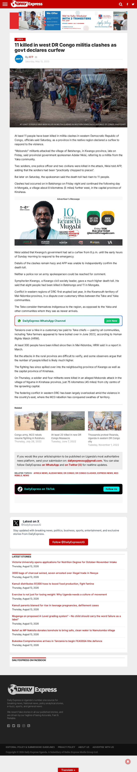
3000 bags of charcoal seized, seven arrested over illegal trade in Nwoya (55, 573)
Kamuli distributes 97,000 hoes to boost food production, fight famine (53, 583)
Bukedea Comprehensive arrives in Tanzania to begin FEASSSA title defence (57, 641)
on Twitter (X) (73, 464)
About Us (83, 747)
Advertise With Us (103, 747)
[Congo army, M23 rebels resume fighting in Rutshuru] (31, 420)
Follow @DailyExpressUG (68, 542)
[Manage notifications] (128, 761)
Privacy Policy (66, 747)
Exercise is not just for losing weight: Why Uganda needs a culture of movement (59, 594)
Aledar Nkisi (55, 473)
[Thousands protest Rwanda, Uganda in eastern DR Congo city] (104, 420)
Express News (105, 473)
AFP (31, 56)
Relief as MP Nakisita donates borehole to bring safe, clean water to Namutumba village (63, 630)
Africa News (41, 473)
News (26, 475)
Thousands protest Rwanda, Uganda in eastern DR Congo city (104, 438)
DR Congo (68, 473)
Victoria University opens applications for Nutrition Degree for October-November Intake (64, 562)
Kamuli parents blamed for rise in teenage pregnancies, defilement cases (55, 605)
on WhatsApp (51, 464)
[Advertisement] (100, 707)
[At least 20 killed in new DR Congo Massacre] (68, 420)
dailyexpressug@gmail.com (85, 460)
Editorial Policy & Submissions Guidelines (30, 747)
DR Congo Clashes (85, 473)
